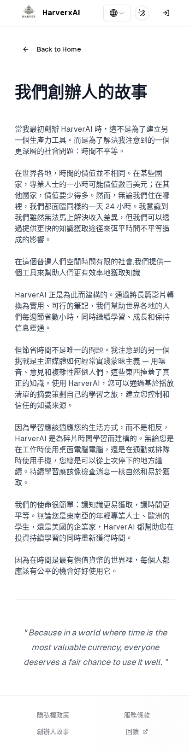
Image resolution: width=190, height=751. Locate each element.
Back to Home (59, 49)
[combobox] (117, 13)
